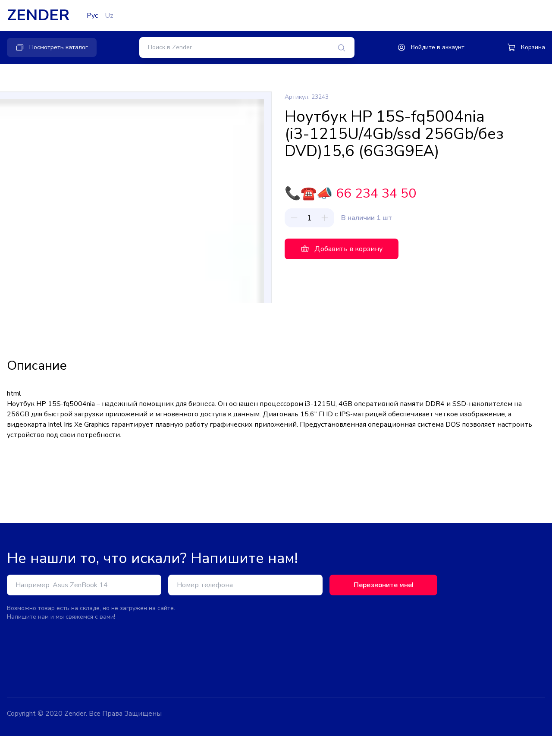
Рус (92, 15)
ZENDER (38, 15)
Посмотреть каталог (58, 47)
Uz (109, 15)
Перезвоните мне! (384, 585)
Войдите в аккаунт (437, 47)
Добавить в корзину (348, 249)
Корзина (533, 47)
